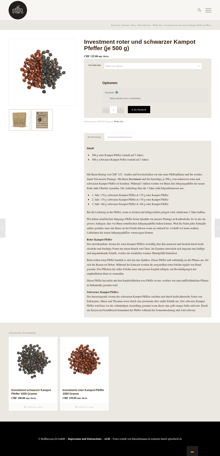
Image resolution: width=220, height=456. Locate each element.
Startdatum (95, 65)
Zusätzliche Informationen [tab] (120, 137)
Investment (135, 179)
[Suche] (199, 10)
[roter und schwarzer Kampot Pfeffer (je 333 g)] (2, 228)
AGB (107, 439)
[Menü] (207, 10)
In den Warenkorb (139, 109)
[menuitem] (199, 10)
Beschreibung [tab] (94, 137)
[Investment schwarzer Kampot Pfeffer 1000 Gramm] (217, 228)
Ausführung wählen (34, 407)
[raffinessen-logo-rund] (18, 10)
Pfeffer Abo (118, 121)
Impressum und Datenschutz (84, 439)
